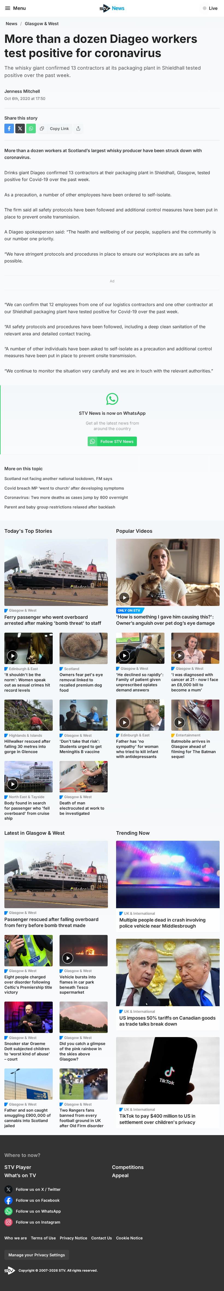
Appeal (120, 1175)
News (11, 23)
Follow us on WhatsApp (38, 1211)
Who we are (15, 1238)
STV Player (17, 1167)
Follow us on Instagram (38, 1222)
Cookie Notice (129, 1238)
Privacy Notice (73, 1238)
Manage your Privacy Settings (36, 1254)
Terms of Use (43, 1238)
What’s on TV (20, 1175)
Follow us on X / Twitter (38, 1189)
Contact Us (101, 1238)
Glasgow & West (42, 23)
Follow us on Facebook (38, 1200)
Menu (19, 8)
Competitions (128, 1167)
